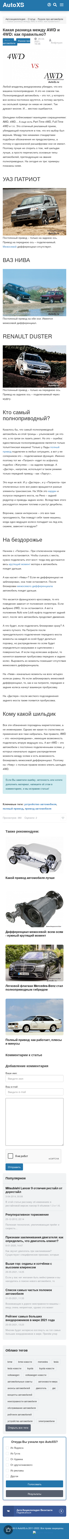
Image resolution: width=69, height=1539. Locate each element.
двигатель (41, 1388)
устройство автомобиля (40, 804)
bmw (10, 1361)
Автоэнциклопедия (15, 19)
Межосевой (10, 246)
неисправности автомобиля (22, 1401)
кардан (52, 491)
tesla (56, 1361)
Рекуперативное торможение (27, 1214)
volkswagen (14, 1374)
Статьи (31, 19)
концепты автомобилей (20, 1394)
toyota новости (46, 1368)
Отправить (14, 1167)
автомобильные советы (20, 1381)
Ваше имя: (11, 1073)
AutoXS (13, 4)
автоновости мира (47, 1381)
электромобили (46, 1421)
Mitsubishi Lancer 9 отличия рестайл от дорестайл (34, 1190)
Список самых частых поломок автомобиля (29, 1292)
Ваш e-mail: (12, 1086)
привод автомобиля (38, 808)
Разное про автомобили (50, 19)
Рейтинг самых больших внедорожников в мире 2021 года (30, 1318)
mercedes (43, 1361)
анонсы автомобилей (19, 1388)
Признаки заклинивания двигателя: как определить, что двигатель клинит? (34, 1239)
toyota (30, 1368)
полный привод (13, 808)
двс (54, 1388)
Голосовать (34, 1484)
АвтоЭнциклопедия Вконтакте (34, 1511)
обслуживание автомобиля (22, 1407)
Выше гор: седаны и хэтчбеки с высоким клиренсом (29, 1265)
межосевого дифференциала (35, 586)
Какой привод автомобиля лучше (30, 878)
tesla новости (14, 1368)
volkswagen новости (35, 1374)
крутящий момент (19, 564)
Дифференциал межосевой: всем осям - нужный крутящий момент (34, 933)
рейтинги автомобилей (20, 1414)
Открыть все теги (18, 1427)
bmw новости (25, 1361)
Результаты (34, 1494)
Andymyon (56, 42)
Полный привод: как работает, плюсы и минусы (34, 1042)
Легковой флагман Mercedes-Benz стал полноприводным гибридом (34, 988)
